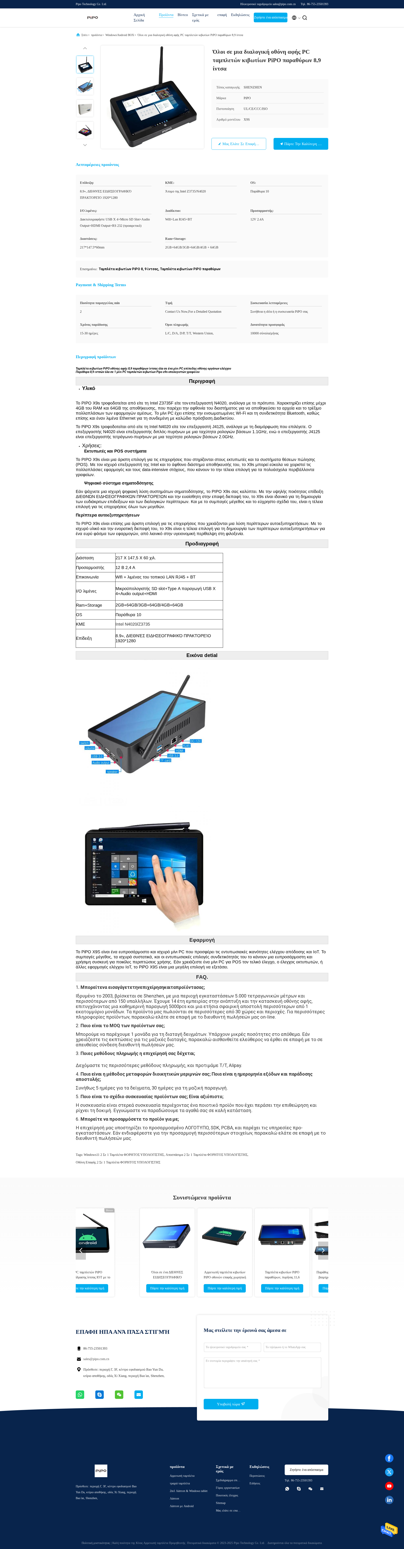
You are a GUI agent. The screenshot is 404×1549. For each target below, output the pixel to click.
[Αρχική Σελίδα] (92, 17)
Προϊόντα (166, 15)
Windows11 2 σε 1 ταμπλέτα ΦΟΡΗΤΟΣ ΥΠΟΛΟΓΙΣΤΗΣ (124, 1154)
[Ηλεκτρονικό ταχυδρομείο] (143, 1397)
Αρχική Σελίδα (139, 17)
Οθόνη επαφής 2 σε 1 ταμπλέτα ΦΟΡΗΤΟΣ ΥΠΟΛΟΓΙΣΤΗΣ (118, 1162)
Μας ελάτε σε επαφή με (242, 144)
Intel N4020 (126, 624)
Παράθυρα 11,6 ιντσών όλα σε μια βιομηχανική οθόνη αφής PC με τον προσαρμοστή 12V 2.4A (288, 1277)
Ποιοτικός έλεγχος (227, 1495)
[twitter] (389, 1472)
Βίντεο (183, 15)
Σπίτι (84, 35)
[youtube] (389, 1486)
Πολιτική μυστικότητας (96, 1543)
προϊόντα (96, 35)
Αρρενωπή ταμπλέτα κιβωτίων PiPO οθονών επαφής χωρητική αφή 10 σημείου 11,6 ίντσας (173, 1277)
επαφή (222, 15)
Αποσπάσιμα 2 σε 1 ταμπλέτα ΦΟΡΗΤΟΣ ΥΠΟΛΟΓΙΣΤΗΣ (206, 1154)
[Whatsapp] (85, 1397)
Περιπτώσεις (257, 1475)
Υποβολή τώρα (229, 1404)
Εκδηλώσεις (240, 15)
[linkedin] (389, 1500)
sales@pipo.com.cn (96, 1359)
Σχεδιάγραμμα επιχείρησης (228, 1481)
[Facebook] (389, 1458)
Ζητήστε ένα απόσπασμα (270, 17)
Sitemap (221, 1503)
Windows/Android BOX (119, 35)
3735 (145, 624)
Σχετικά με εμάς (200, 17)
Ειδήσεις (255, 1483)
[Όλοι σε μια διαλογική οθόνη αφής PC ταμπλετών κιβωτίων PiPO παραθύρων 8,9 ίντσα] (152, 97)
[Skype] (105, 1397)
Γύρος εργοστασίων (228, 1487)
